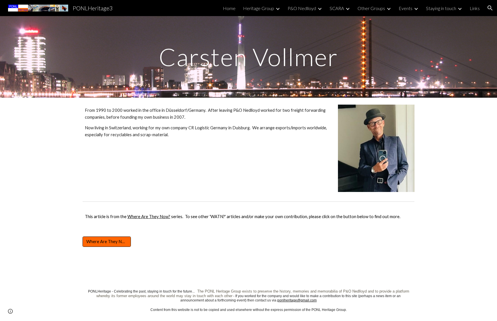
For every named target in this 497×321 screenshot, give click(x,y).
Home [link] (229, 8)
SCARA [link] (337, 8)
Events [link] (405, 8)
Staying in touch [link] (441, 8)
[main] (248, 56)
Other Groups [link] (371, 8)
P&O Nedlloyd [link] (302, 8)
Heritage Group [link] (258, 8)
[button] (490, 8)
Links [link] (475, 8)
